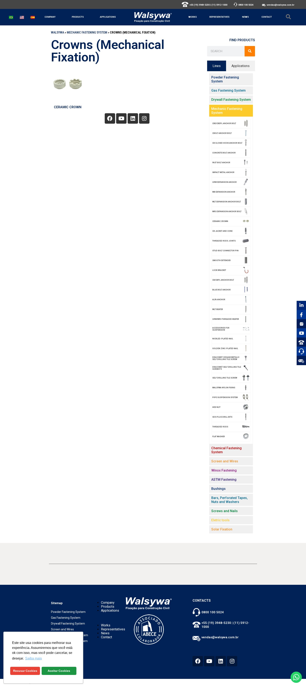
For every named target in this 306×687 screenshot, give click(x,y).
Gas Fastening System (65, 617)
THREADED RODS (220, 427)
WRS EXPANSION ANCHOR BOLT (226, 211)
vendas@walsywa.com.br (280, 5)
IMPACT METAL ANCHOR (223, 172)
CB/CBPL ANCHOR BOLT (223, 280)
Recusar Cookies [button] (25, 670)
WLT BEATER (217, 309)
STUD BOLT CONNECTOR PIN (225, 251)
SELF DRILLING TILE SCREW (224, 378)
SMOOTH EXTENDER (221, 260)
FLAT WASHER (218, 437)
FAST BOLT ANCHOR (221, 163)
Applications (108, 17)
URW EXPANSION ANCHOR (224, 182)
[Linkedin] (133, 118)
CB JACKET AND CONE (222, 231)
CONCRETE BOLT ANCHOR (224, 153)
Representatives (219, 17)
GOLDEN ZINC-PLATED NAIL (225, 348)
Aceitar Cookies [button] (59, 670)
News (245, 17)
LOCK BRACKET (219, 270)
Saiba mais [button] (33, 658)
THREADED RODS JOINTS (224, 241)
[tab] (216, 66)
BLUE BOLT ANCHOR (221, 290)
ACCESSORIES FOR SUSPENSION (220, 329)
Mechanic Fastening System (87, 32)
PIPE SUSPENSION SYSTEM (225, 397)
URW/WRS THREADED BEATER (225, 319)
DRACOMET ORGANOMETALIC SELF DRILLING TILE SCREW (225, 358)
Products (78, 17)
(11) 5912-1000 (219, 5)
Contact (266, 17)
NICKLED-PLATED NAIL (222, 339)
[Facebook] (110, 118)
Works (192, 17)
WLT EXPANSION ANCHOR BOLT (226, 202)
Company (50, 17)
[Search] (250, 51)
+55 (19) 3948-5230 (199, 5)
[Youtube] (121, 118)
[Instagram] (144, 118)
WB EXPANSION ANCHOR (223, 192)
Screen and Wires (62, 629)
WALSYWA (57, 32)
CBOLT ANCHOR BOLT (222, 133)
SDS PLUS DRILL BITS (222, 417)
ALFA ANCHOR (218, 300)
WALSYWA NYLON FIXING (223, 388)
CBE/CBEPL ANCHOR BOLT (224, 123)
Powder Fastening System (68, 612)
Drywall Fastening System (68, 623)
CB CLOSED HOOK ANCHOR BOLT (227, 143)
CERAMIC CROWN (67, 107)
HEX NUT (216, 407)
